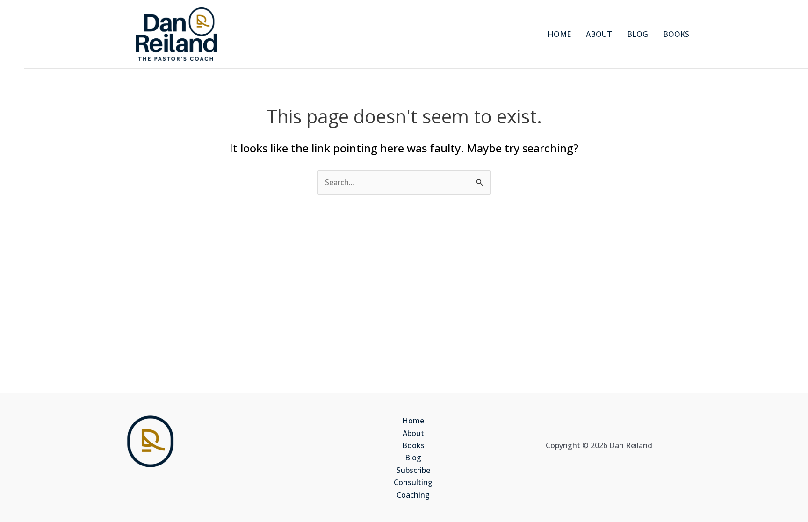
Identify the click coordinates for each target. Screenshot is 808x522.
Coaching (413, 495)
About (413, 433)
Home (413, 420)
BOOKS (676, 34)
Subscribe (413, 470)
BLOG (637, 34)
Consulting (413, 482)
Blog (413, 457)
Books (413, 445)
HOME (559, 34)
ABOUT (599, 34)
